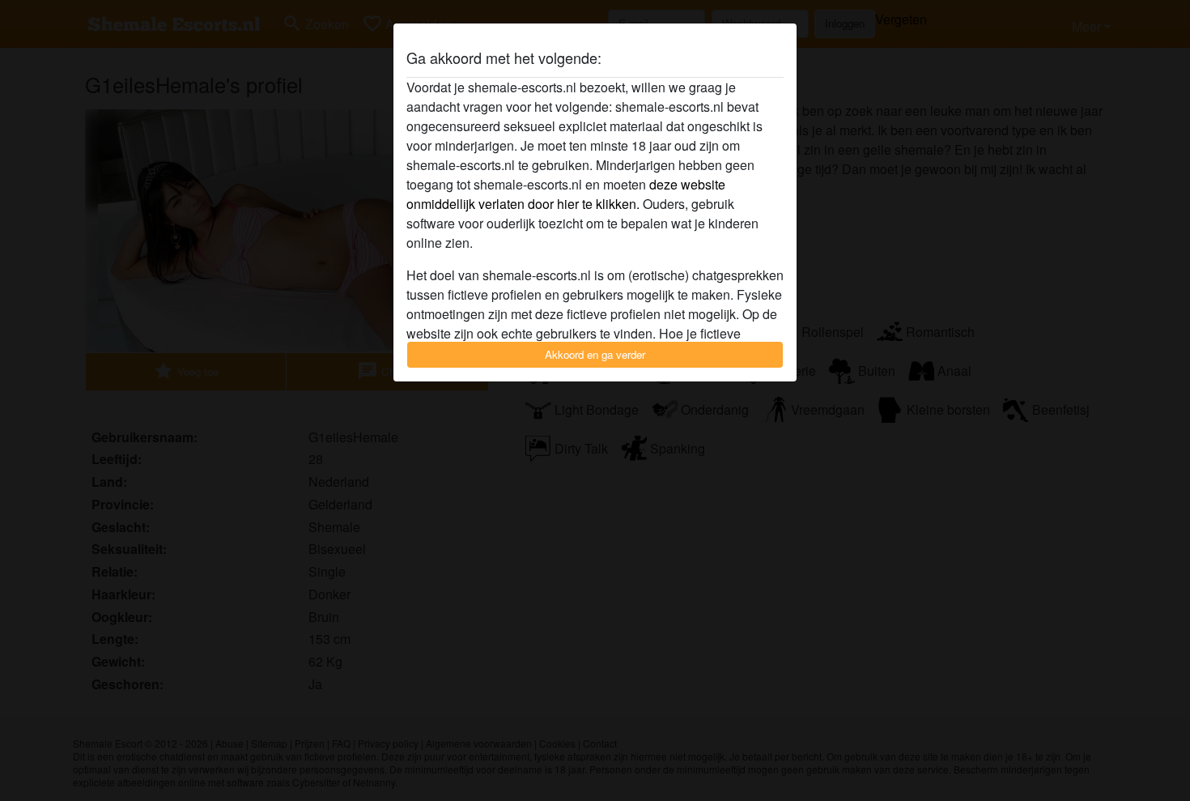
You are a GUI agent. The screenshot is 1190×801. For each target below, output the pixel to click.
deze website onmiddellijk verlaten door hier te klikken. (565, 194)
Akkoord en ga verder (595, 354)
